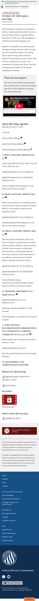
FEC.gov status (7, 540)
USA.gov (5, 517)
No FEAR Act (6, 510)
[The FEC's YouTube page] (8, 576)
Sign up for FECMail (13, 583)
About (4, 475)
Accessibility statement (11, 499)
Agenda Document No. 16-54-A (14, 348)
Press (4, 483)
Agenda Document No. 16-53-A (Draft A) (17, 266)
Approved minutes (12, 376)
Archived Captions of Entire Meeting (16, 150)
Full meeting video (8, 407)
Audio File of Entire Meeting (13, 144)
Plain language (7, 495)
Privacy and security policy (12, 492)
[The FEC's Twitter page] (3, 576)
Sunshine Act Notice (13, 418)
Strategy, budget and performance (10, 503)
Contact (5, 486)
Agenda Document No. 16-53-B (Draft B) (17, 271)
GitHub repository (9, 533)
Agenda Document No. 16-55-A (14, 300)
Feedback (29, 599)
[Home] (17, 7)
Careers (5, 479)
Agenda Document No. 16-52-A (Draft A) (17, 172)
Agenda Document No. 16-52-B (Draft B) (17, 177)
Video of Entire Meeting (11, 138)
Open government (9, 513)
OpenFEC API (7, 530)
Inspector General (8, 521)
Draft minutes (10, 385)
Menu (2, 7)
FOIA (3, 526)
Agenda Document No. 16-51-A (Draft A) (17, 217)
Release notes (7, 537)
